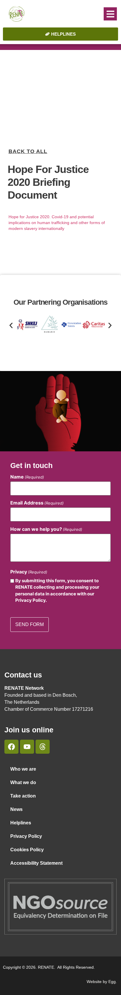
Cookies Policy (27, 849)
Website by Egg (101, 981)
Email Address (37, 502)
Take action (23, 795)
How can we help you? (46, 529)
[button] (110, 13)
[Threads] (43, 747)
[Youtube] (27, 747)
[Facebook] (11, 747)
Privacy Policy (26, 836)
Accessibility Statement (36, 863)
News (16, 809)
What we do (23, 782)
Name (27, 476)
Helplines (20, 822)
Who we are (23, 769)
